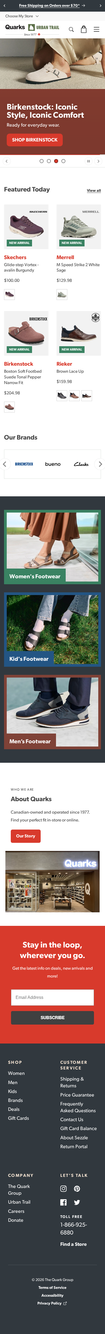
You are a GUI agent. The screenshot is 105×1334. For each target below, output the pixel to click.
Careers (16, 1211)
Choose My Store (19, 16)
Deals (13, 1109)
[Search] (71, 29)
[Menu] (96, 29)
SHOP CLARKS (27, 140)
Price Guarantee (77, 1095)
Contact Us (71, 1119)
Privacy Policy (49, 1303)
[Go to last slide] (4, 5)
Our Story (25, 835)
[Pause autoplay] (89, 161)
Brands (15, 1100)
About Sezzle (74, 1138)
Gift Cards (18, 1118)
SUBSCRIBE (53, 1017)
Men (13, 1082)
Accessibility (52, 1295)
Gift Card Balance (78, 1128)
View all (94, 190)
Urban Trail (19, 1202)
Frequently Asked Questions (78, 1107)
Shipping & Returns (72, 1082)
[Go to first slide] (98, 161)
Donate (15, 1220)
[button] (83, 29)
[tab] (41, 161)
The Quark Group (19, 1189)
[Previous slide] (7, 161)
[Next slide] (100, 5)
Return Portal (74, 1147)
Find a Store (73, 1244)
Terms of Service (52, 1287)
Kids (12, 1091)
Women (16, 1073)
